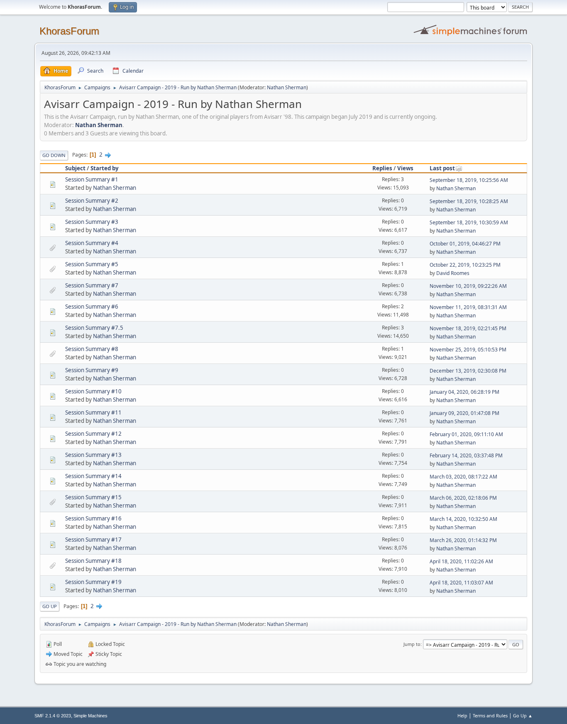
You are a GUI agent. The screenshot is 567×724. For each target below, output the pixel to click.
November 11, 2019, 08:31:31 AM (468, 307)
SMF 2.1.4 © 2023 (52, 715)
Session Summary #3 (91, 222)
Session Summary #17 (93, 539)
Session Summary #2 (91, 200)
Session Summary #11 (93, 412)
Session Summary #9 (91, 370)
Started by (104, 168)
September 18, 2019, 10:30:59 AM (469, 222)
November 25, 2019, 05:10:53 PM (468, 349)
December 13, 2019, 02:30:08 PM (468, 370)
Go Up (49, 606)
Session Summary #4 (91, 243)
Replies (382, 168)
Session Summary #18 (93, 560)
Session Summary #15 (93, 497)
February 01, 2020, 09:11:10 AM (466, 434)
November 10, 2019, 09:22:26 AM (468, 286)
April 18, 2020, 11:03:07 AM (461, 582)
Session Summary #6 (91, 306)
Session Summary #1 (91, 179)
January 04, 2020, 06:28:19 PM (464, 391)
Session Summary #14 (93, 476)
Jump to (411, 644)
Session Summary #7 (91, 285)
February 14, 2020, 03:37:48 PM (466, 455)
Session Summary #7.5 (94, 327)
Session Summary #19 (93, 582)
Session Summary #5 (91, 264)
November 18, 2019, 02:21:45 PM (468, 328)
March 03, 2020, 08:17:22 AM (463, 476)
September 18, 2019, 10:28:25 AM (469, 201)
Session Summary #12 (93, 433)
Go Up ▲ (523, 715)
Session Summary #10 (93, 391)
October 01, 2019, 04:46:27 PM (465, 243)
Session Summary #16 (93, 518)
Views (405, 168)
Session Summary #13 (93, 455)
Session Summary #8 (91, 349)
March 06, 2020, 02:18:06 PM (463, 497)
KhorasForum (69, 31)
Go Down (54, 155)
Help (462, 715)
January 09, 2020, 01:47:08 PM (464, 413)
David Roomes (452, 273)
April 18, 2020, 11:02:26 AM (461, 561)
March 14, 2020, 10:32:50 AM (463, 519)
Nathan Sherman (286, 87)
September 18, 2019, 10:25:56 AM (469, 180)
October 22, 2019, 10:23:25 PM (465, 264)
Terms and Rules (490, 715)
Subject (75, 168)
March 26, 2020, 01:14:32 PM (463, 540)
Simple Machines (90, 715)
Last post (442, 168)
